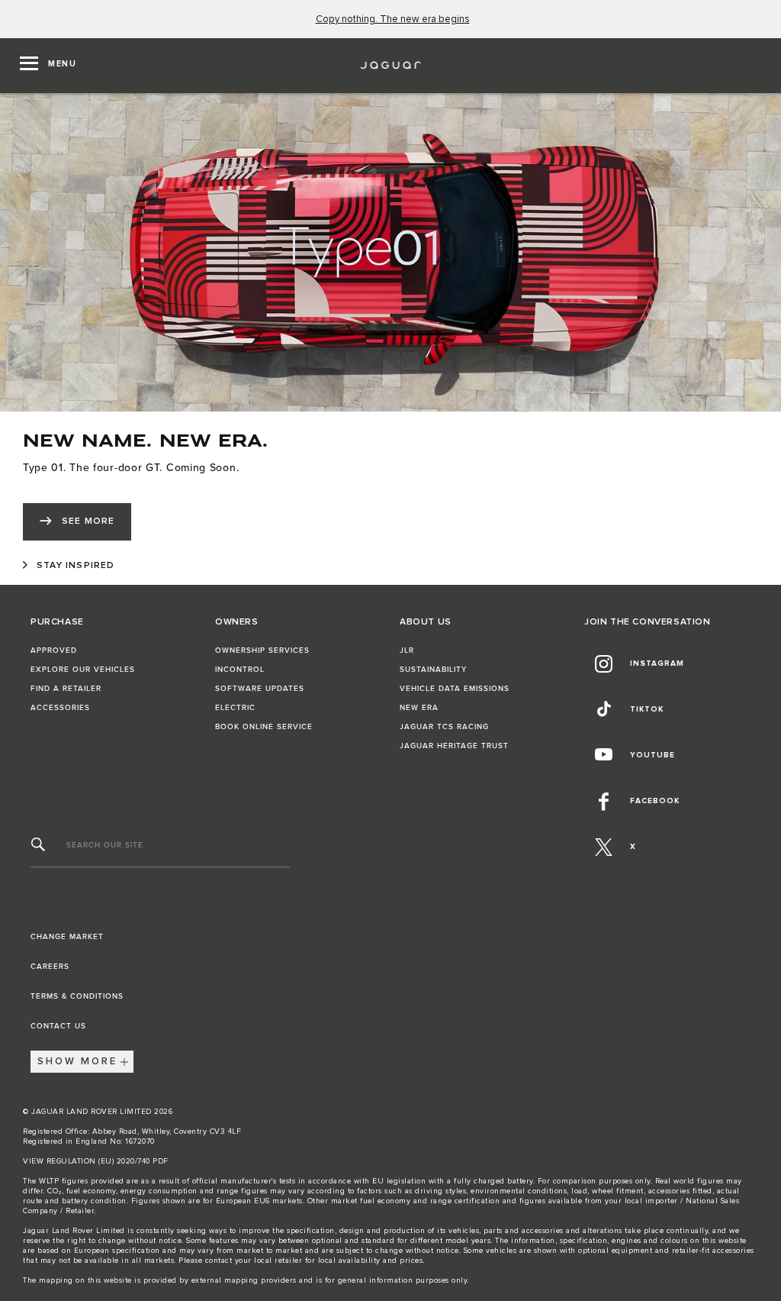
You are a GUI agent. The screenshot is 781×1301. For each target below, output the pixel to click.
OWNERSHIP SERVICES (262, 650)
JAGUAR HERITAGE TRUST (454, 746)
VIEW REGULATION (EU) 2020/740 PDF (96, 1161)
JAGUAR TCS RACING (444, 726)
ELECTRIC (235, 707)
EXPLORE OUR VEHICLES (83, 669)
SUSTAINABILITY (433, 669)
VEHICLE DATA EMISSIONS (454, 688)
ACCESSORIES (60, 707)
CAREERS (50, 966)
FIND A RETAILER (66, 688)
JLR (407, 650)
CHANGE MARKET (67, 936)
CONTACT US (58, 1026)
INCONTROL (240, 669)
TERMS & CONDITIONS (77, 996)
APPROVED (54, 650)
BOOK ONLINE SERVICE (264, 726)
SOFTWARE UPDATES (259, 688)
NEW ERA (419, 707)
